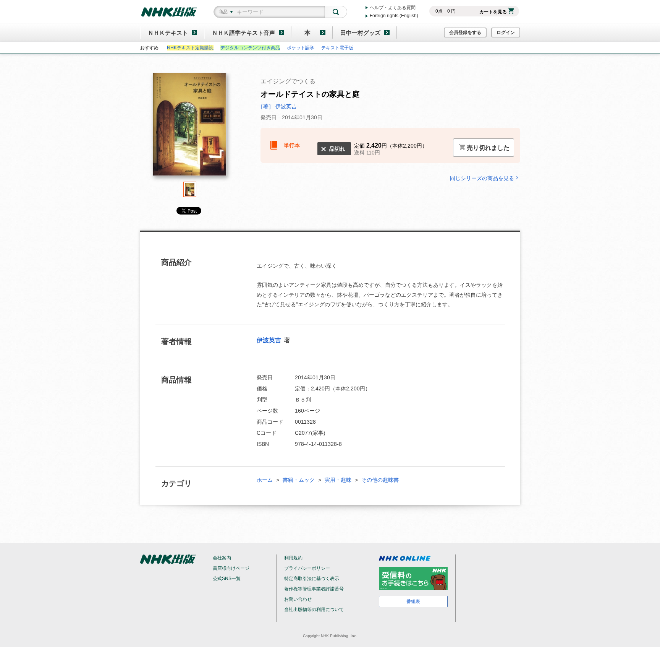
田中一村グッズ (360, 32)
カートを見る (493, 12)
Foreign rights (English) (394, 15)
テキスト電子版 (337, 47)
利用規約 (293, 558)
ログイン (506, 32)
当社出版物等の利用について (314, 609)
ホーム (265, 480)
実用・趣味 (338, 480)
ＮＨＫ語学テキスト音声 (243, 32)
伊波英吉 (270, 340)
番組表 (413, 601)
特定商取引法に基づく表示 (311, 578)
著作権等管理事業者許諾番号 (314, 589)
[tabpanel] (189, 127)
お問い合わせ (298, 599)
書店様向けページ (231, 568)
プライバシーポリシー (307, 568)
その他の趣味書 (380, 480)
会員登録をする (465, 32)
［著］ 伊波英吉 (277, 106)
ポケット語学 (300, 47)
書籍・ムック (299, 480)
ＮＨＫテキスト (168, 32)
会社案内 (222, 558)
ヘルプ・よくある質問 (393, 7)
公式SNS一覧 (227, 578)
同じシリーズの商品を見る (482, 178)
